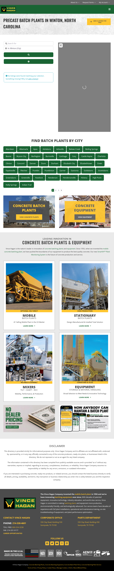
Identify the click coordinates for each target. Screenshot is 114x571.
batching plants (70, 503)
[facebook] (47, 543)
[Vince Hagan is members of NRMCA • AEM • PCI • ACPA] (93, 550)
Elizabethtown (86, 163)
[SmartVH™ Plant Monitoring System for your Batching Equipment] (85, 406)
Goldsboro (88, 170)
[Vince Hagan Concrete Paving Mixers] (29, 335)
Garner (63, 170)
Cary (74, 156)
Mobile (29, 316)
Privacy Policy (42, 568)
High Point (97, 177)
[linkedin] (67, 543)
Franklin (36, 170)
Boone (8, 156)
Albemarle (23, 149)
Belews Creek (74, 149)
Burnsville (50, 156)
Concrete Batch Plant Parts (72, 565)
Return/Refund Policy (79, 568)
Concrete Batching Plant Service (91, 565)
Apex (35, 149)
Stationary (85, 316)
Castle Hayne (86, 156)
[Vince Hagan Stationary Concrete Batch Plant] (85, 264)
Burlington (35, 156)
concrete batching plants (54, 248)
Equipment (85, 387)
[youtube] (57, 543)
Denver (33, 163)
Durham (54, 163)
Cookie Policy (51, 568)
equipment (71, 248)
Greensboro (11, 177)
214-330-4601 (19, 523)
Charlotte (102, 156)
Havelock (39, 177)
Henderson (53, 177)
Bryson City (21, 156)
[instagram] (62, 543)
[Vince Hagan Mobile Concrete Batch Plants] (29, 264)
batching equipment (63, 497)
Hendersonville (69, 177)
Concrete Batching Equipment (54, 565)
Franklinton (49, 170)
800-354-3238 (17, 527)
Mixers (29, 388)
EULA (70, 568)
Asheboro (47, 149)
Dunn (43, 163)
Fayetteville (10, 170)
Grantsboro (103, 170)
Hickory (84, 177)
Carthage (63, 156)
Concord (20, 163)
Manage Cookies (62, 568)
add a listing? (33, 79)
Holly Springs (11, 185)
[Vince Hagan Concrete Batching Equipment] (85, 335)
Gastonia (74, 170)
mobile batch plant (83, 494)
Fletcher (23, 170)
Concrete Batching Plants (36, 565)
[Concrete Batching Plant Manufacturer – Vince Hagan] (8, 7)
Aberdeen (10, 149)
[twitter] (52, 543)
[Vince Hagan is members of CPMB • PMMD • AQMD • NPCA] (57, 550)
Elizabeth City (69, 163)
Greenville (25, 177)
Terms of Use (32, 568)
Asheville (60, 149)
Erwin (99, 163)
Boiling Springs (91, 149)
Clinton (9, 163)
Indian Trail (27, 185)
